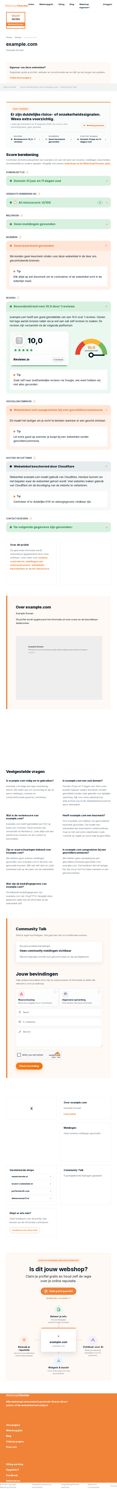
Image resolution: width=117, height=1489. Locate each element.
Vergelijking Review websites (70, 1485)
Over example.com (48, 87)
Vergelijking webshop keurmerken (41, 1485)
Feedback (12, 1475)
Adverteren (13, 1480)
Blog (72, 4)
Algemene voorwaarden (93, 1485)
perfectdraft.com (20, 1191)
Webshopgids (46, 4)
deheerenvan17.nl (20, 1198)
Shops (18, 37)
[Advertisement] (86, 562)
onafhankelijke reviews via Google (53, 380)
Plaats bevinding (29, 1066)
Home (31, 4)
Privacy (113, 1486)
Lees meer (70, 1113)
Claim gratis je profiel (61, 1291)
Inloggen (107, 4)
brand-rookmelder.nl (22, 1184)
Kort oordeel (10, 87)
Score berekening (29, 87)
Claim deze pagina (20, 77)
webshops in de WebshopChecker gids (87, 163)
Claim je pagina (15, 1441)
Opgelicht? (12, 1469)
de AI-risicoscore (39, 568)
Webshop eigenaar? (84, 6)
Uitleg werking (14, 1464)
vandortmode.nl (20, 1176)
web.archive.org (71, 800)
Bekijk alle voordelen (58, 1298)
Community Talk (68, 87)
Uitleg (61, 4)
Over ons (11, 1446)
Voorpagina (13, 1425)
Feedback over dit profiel (24, 1230)
